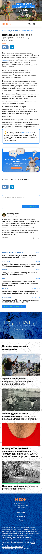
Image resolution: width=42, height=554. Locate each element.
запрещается (6, 539)
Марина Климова (14, 31)
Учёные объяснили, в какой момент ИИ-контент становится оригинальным (19, 257)
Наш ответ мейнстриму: (20, 487)
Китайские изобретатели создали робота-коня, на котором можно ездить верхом (20, 292)
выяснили (25, 132)
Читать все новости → (14, 306)
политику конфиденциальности (13, 548)
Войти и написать (31, 206)
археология (6, 297)
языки (4, 270)
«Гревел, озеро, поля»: (17, 381)
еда (14, 179)
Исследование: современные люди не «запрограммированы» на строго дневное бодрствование (20, 283)
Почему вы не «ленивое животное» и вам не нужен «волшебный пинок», (20, 452)
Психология (24, 179)
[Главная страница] (6, 24)
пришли (5, 60)
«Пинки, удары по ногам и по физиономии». (19, 416)
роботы (5, 288)
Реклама (21, 512)
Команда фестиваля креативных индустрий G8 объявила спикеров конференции (21, 265)
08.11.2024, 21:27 (12, 216)
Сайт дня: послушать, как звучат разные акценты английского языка (19, 274)
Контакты (21, 516)
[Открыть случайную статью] (29, 24)
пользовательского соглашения (12, 546)
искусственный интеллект (12, 253)
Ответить (5, 238)
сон (3, 278)
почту (33, 542)
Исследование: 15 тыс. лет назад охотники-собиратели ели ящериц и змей (21, 301)
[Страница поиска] (34, 24)
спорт (4, 31)
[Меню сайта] (39, 24)
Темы (21, 520)
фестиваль (6, 261)
